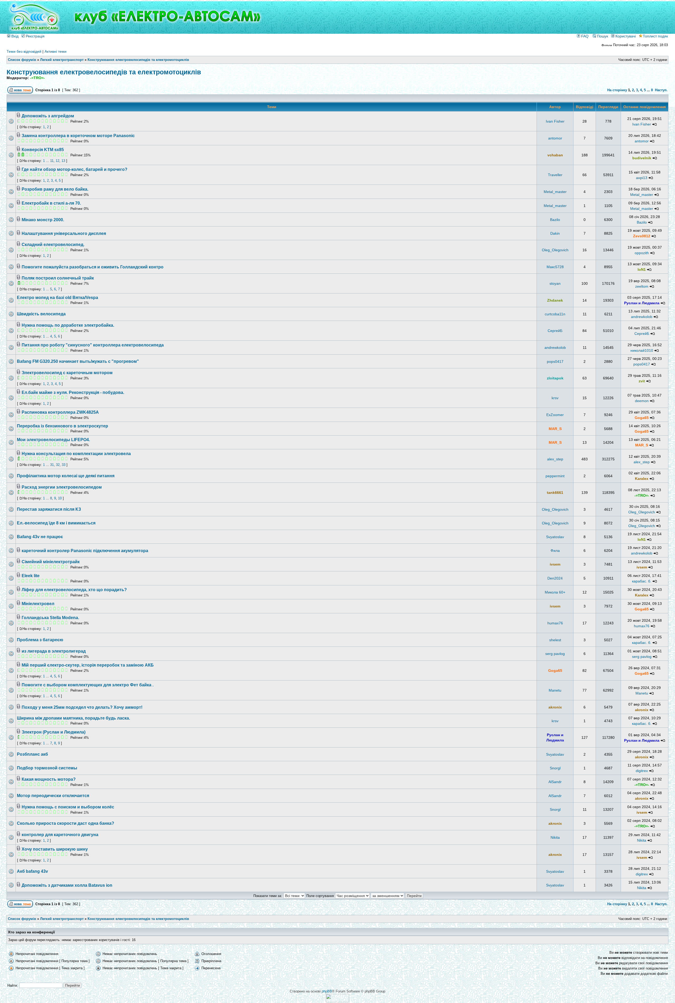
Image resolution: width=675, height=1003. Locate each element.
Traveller (555, 175)
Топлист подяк (655, 36)
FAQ (584, 36)
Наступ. (661, 90)
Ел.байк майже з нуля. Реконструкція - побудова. (73, 392)
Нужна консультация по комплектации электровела (76, 453)
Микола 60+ (555, 592)
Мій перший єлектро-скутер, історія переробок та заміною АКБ (88, 665)
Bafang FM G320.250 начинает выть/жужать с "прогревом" (78, 361)
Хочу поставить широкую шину (55, 849)
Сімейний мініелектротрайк (51, 562)
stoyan (555, 283)
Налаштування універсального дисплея (64, 233)
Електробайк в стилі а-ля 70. (51, 203)
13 (63, 161)
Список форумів (22, 60)
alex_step (555, 459)
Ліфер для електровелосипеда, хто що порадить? (74, 589)
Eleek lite (31, 575)
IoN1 (642, 269)
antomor (555, 138)
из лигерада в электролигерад (54, 651)
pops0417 (555, 361)
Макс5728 (555, 267)
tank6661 (555, 492)
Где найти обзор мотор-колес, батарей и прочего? (74, 169)
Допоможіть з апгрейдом (48, 116)
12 (57, 161)
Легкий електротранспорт (62, 60)
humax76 (555, 623)
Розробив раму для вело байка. (55, 189)
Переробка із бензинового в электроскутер (62, 426)
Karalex (641, 478)
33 (63, 465)
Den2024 (555, 578)
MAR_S (555, 429)
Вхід (14, 36)
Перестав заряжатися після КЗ (49, 509)
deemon (642, 401)
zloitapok (555, 378)
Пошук (602, 36)
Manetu (555, 690)
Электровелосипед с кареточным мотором (67, 372)
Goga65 (642, 418)
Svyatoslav (555, 537)
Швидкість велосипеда (41, 314)
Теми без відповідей (24, 51)
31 (52, 465)
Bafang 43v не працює (40, 536)
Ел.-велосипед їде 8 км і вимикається (56, 523)
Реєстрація (35, 36)
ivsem (555, 564)
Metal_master (555, 192)
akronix (555, 707)
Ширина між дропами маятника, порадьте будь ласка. (73, 718)
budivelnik (641, 158)
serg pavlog (555, 654)
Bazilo (555, 220)
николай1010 (641, 350)
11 (52, 161)
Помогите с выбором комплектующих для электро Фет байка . (87, 685)
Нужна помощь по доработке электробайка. (68, 325)
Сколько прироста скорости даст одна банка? (65, 823)
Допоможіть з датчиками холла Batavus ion (67, 885)
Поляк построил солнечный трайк (58, 278)
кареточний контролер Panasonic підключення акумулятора (85, 550)
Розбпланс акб (32, 754)
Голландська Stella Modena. (50, 617)
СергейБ (555, 331)
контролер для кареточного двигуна (60, 834)
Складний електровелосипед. (53, 244)
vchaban (555, 155)
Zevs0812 (641, 236)
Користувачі (625, 36)
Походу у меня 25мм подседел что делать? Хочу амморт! (82, 707)
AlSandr (555, 782)
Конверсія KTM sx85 (43, 149)
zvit (642, 381)
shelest (555, 640)
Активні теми (55, 51)
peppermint (555, 476)
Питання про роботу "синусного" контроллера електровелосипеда (93, 345)
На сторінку (617, 90)
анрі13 (641, 178)
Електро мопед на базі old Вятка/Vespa (57, 297)
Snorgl (555, 768)
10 (60, 498)
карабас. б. (641, 581)
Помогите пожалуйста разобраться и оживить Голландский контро (92, 267)
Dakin (555, 233)
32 (58, 465)
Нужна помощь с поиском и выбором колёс (68, 807)
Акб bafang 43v (32, 871)
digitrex (642, 771)
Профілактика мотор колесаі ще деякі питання (65, 476)
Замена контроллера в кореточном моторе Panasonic (78, 135)
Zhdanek (555, 300)
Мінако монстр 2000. (43, 220)
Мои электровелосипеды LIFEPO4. (53, 439)
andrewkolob (641, 317)
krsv (555, 398)
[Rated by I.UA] (337, 1001)
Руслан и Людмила (641, 303)
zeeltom (641, 286)
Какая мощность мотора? (49, 779)
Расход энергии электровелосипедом (62, 487)
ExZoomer (555, 415)
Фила (555, 550)
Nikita (555, 837)
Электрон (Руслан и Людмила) (53, 732)
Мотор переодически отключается (53, 795)
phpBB (327, 991)
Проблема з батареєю (40, 640)
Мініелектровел (38, 603)
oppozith (642, 253)
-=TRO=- (37, 78)
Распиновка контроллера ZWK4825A (60, 412)
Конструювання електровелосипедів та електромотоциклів (138, 60)
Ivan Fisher (555, 121)
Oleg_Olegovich (555, 250)
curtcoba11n (555, 314)
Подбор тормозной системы (47, 768)
